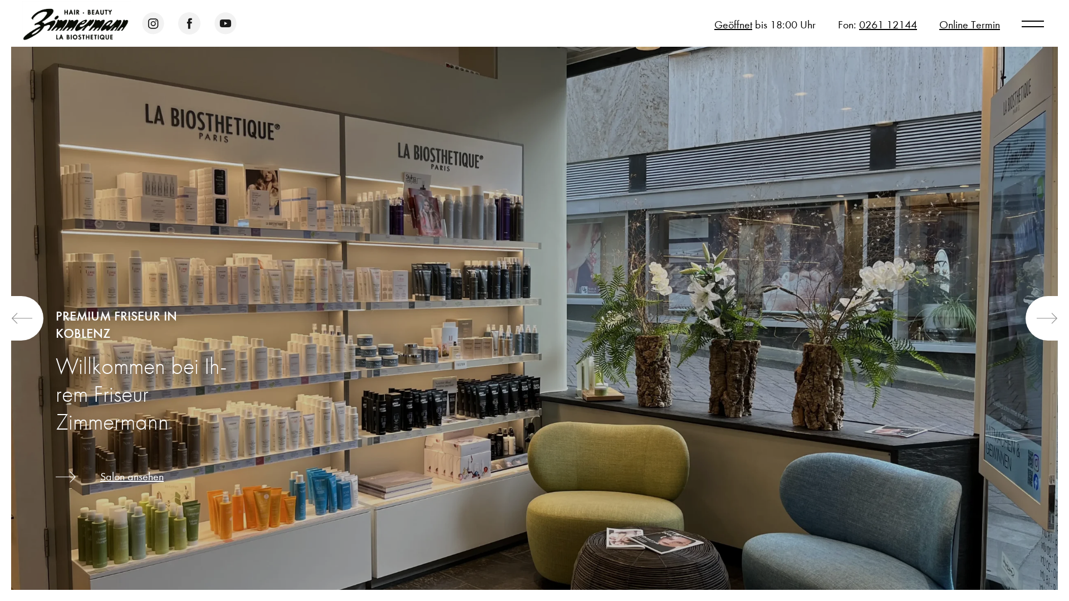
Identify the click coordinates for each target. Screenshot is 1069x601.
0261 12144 (888, 24)
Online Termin (969, 24)
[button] (27, 318)
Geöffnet (733, 24)
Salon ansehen (132, 476)
